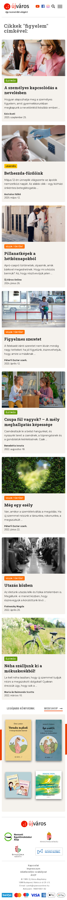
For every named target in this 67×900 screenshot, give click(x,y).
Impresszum (33, 868)
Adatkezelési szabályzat (33, 872)
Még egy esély (18, 505)
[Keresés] (53, 5)
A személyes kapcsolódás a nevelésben (30, 90)
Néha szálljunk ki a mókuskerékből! (23, 668)
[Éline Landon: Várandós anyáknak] (18, 740)
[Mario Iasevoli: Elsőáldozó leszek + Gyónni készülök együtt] (18, 785)
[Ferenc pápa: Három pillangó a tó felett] (49, 785)
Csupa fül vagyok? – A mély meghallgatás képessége (32, 422)
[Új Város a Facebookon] (43, 5)
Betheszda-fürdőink (23, 173)
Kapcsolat (33, 865)
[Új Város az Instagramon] (48, 5)
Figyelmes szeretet (22, 339)
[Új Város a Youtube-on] (38, 5)
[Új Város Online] (33, 824)
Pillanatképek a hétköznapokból (20, 256)
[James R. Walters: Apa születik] (49, 740)
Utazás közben (18, 585)
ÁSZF (33, 875)
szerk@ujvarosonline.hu (37, 886)
